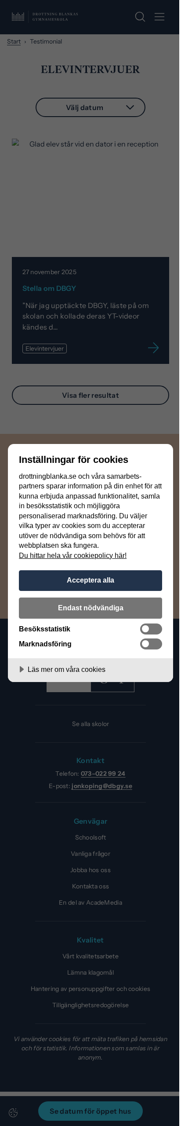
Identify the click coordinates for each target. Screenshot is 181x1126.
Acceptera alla (90, 580)
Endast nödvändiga (90, 608)
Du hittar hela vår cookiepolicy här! (73, 555)
